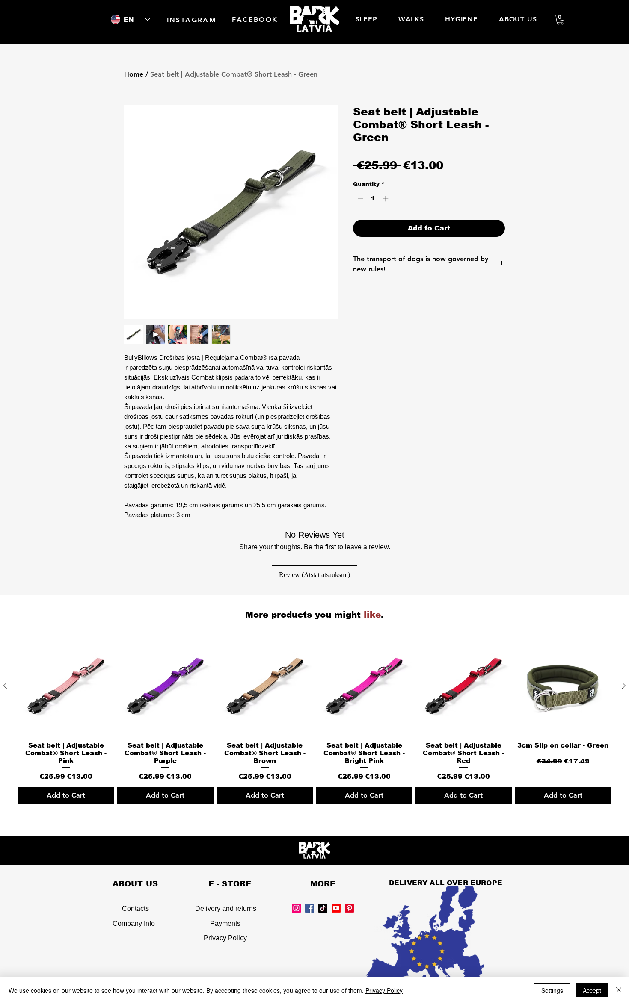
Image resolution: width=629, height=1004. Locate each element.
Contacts (135, 908)
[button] (560, 20)
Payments (225, 923)
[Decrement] (359, 198)
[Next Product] (624, 685)
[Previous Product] (5, 685)
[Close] (619, 990)
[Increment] (386, 198)
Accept (592, 990)
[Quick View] (66, 686)
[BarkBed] (336, 908)
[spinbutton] (373, 198)
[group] (314, 720)
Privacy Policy (225, 938)
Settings (552, 990)
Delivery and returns (225, 908)
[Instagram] (296, 908)
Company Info (134, 923)
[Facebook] (309, 908)
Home (133, 74)
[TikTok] (322, 908)
